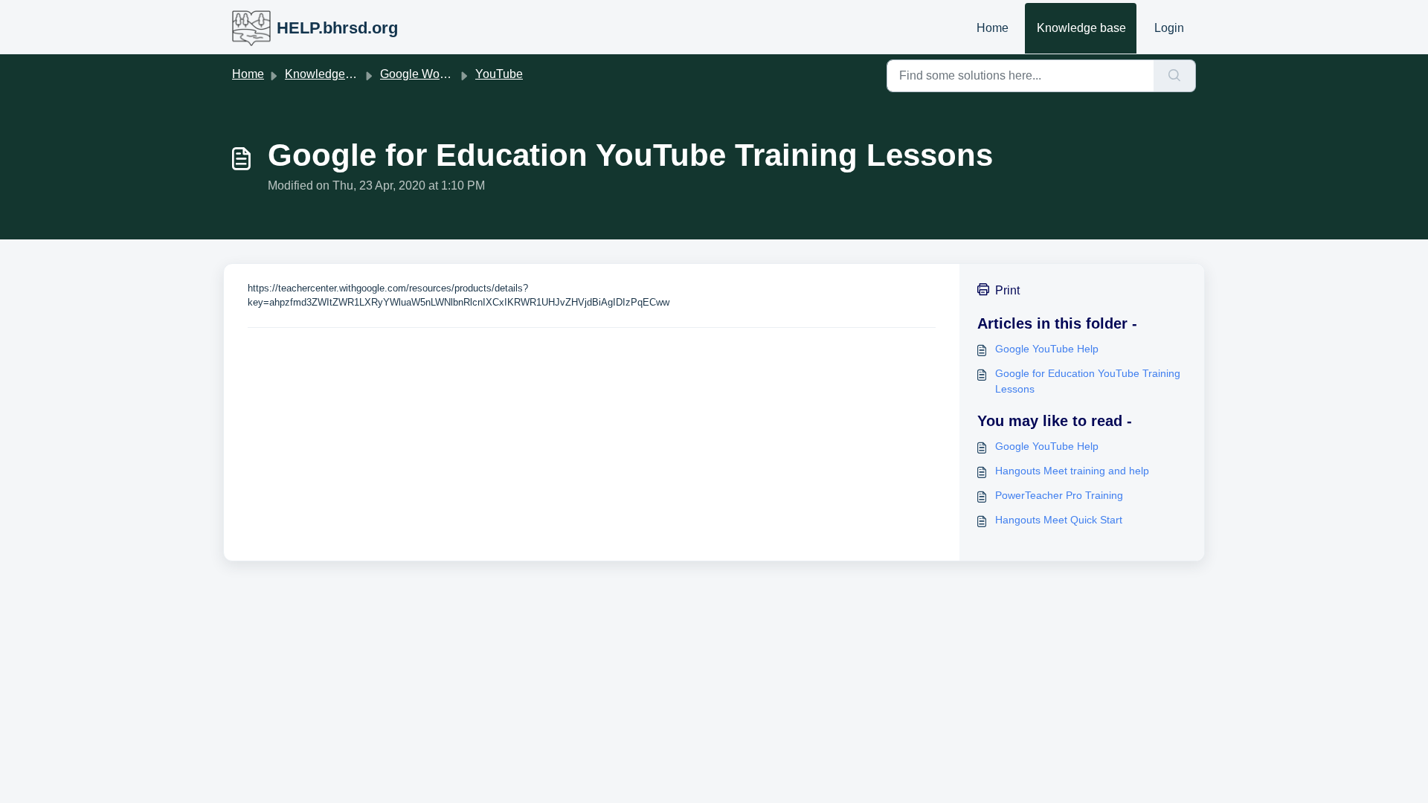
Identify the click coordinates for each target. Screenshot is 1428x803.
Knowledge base (1081, 28)
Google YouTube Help (1047, 349)
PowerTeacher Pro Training (1059, 495)
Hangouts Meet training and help (1072, 471)
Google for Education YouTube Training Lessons (1087, 381)
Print (1007, 290)
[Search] (1175, 75)
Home (993, 28)
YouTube (499, 74)
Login (1169, 28)
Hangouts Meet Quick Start (1058, 520)
